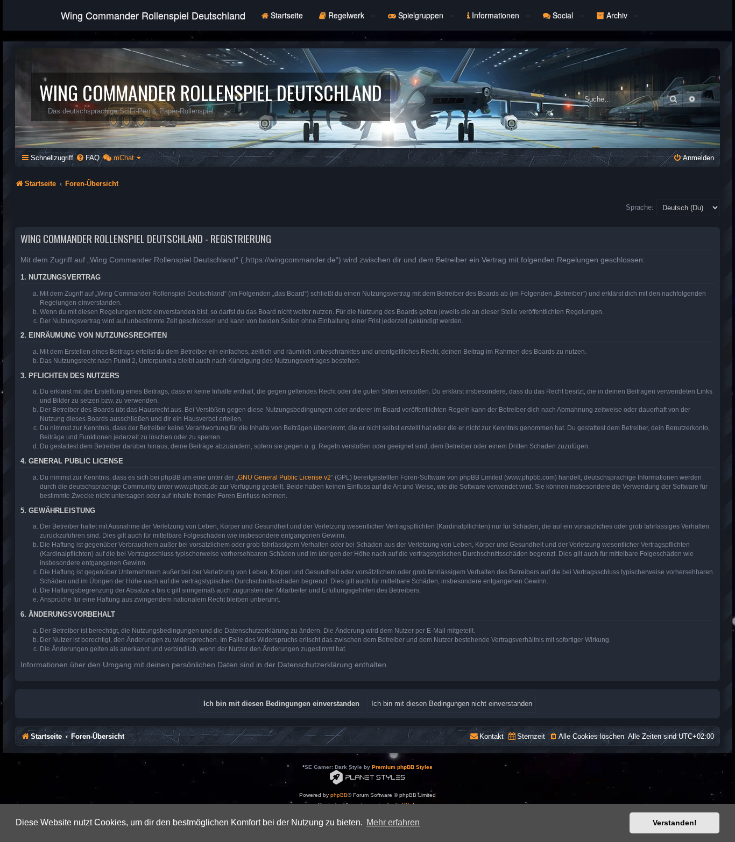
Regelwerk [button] (346, 15)
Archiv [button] (617, 15)
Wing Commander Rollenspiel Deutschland (153, 15)
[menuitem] (88, 158)
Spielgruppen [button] (421, 15)
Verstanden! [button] (675, 822)
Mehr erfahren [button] (393, 822)
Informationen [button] (495, 15)
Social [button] (562, 15)
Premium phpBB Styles (402, 767)
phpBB (339, 795)
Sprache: (640, 207)
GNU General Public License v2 (284, 477)
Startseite (285, 15)
